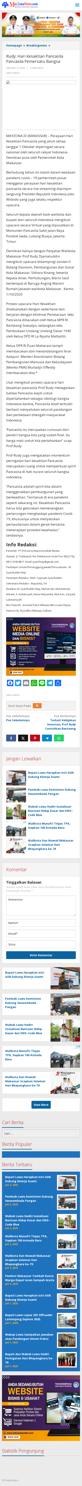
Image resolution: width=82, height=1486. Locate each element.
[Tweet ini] (23, 738)
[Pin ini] (35, 738)
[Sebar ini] (11, 738)
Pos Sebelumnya (18, 718)
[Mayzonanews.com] (20, 4)
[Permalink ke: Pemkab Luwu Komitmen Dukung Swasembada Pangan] (16, 794)
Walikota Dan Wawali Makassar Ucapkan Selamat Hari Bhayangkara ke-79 (50, 845)
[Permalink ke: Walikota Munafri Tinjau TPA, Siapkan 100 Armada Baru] (16, 828)
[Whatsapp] (59, 738)
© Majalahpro (10, 1480)
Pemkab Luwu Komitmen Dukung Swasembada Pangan (23, 1003)
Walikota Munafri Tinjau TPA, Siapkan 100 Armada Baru (23, 1055)
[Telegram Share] (47, 738)
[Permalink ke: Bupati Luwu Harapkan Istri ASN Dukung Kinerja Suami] (16, 778)
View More (41, 1105)
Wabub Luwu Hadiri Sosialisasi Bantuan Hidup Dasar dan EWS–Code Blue (50, 811)
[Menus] (77, 5)
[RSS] (37, 705)
